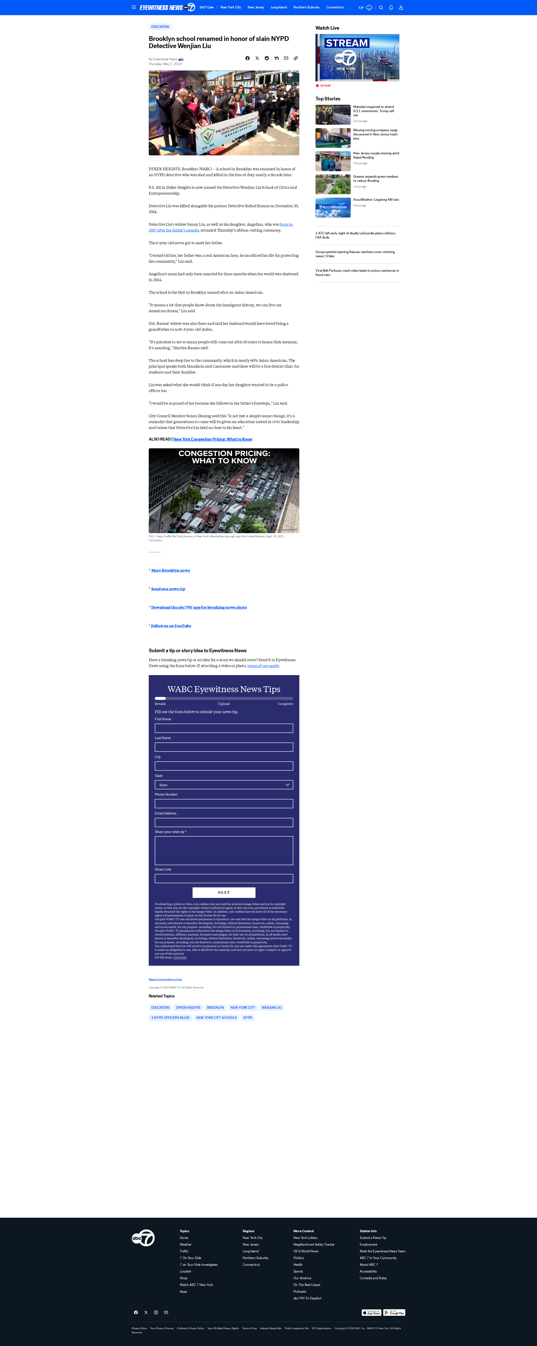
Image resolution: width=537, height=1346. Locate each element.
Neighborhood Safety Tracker (314, 1244)
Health (297, 1264)
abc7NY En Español (307, 1298)
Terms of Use (249, 1328)
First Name (163, 719)
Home (184, 1238)
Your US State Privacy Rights (223, 1328)
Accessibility (368, 1271)
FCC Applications (321, 1328)
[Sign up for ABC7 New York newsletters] (166, 1312)
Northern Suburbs (306, 7)
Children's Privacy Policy (190, 1328)
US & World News (305, 1251)
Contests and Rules (373, 1278)
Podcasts (299, 1291)
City (158, 757)
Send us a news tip (168, 588)
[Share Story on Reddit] (266, 58)
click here (179, 957)
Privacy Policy (139, 1328)
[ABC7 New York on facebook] (136, 1312)
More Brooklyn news (170, 570)
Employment (368, 1244)
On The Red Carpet (306, 1285)
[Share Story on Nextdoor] (276, 58)
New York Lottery (305, 1238)
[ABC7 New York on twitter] (146, 1312)
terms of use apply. (264, 665)
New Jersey (256, 7)
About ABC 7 (369, 1264)
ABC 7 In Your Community (378, 1258)
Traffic (184, 1251)
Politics (298, 1258)
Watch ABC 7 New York (196, 1285)
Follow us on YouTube (170, 625)
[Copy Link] (295, 58)
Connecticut (335, 7)
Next (224, 892)
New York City (230, 7)
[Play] (357, 57)
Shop (183, 1278)
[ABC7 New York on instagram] (156, 1312)
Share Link (163, 869)
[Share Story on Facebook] (247, 58)
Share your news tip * (170, 832)
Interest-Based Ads (271, 1328)
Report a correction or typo (165, 979)
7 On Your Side (190, 1258)
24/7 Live (206, 7)
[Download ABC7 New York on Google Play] (394, 1312)
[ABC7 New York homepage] (167, 7)
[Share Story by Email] (286, 58)
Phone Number (166, 794)
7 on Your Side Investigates (198, 1264)
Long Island (279, 7)
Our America (302, 1278)
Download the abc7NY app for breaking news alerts (199, 607)
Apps (183, 1291)
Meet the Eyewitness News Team (382, 1251)
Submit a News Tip (373, 1238)
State (159, 776)
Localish (185, 1271)
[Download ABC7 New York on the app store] (372, 1312)
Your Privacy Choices (162, 1328)
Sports (298, 1271)
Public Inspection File (297, 1328)
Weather (186, 1244)
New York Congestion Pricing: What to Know (212, 439)
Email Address (165, 813)
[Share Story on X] (257, 58)
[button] (133, 7)
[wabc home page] (143, 1237)
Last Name (163, 738)
